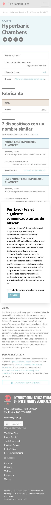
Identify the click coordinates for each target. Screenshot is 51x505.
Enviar (14, 295)
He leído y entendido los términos (27, 290)
